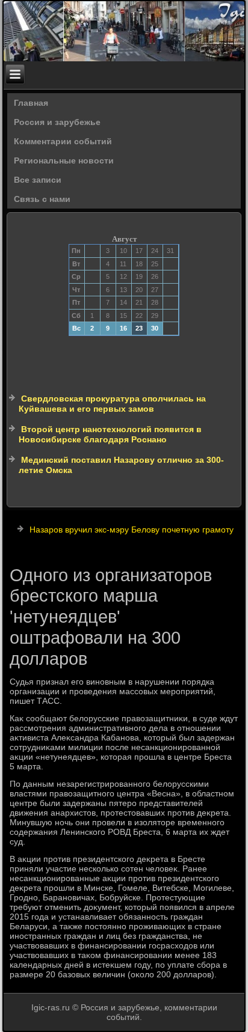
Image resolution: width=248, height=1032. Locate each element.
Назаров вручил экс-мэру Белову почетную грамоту (131, 529)
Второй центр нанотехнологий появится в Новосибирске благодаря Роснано (110, 434)
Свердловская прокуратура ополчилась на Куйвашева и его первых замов (112, 404)
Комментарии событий (63, 141)
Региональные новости (64, 160)
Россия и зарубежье (57, 122)
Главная (31, 103)
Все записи (37, 180)
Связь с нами (42, 199)
